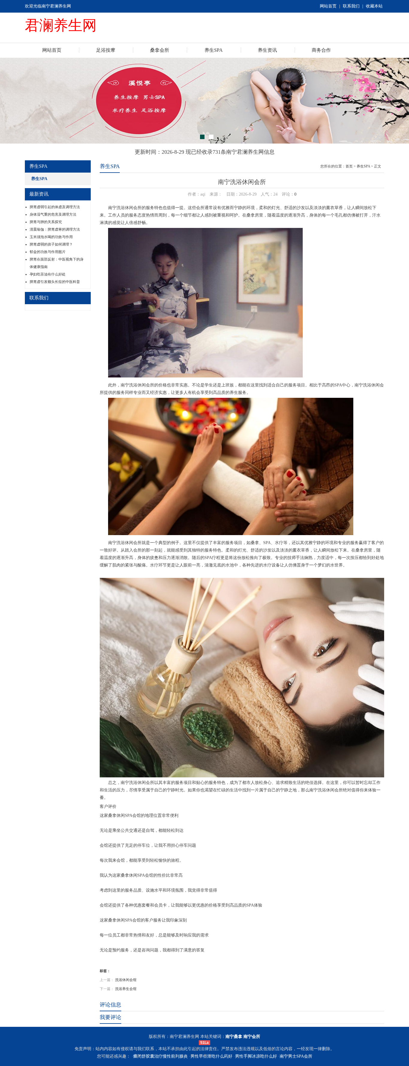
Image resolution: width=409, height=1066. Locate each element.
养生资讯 (267, 50)
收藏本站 (374, 6)
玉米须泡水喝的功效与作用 (51, 237)
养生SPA (214, 50)
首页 (349, 166)
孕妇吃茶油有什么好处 (48, 274)
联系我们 (351, 6)
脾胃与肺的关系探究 (46, 222)
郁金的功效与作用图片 (48, 252)
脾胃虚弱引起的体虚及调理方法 (55, 207)
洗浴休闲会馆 (126, 980)
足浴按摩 (105, 50)
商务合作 (321, 50)
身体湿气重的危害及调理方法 (53, 214)
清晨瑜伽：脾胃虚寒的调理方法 (55, 229)
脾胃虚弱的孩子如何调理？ (51, 244)
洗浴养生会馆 (126, 989)
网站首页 (328, 6)
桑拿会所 (159, 50)
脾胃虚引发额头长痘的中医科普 (55, 282)
